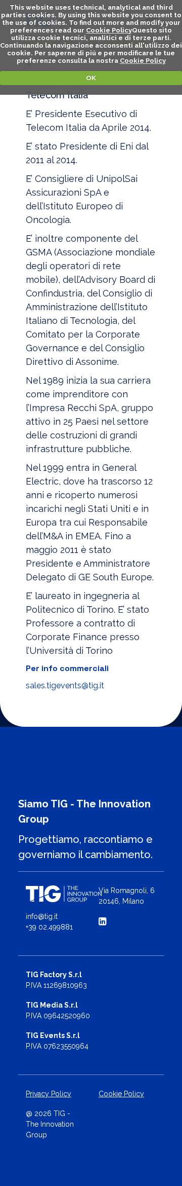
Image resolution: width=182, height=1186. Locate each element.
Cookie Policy (109, 30)
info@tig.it (42, 916)
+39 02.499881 (49, 927)
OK (91, 78)
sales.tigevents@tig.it (65, 685)
